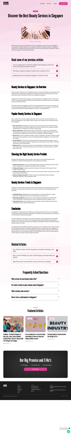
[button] (49, 3)
